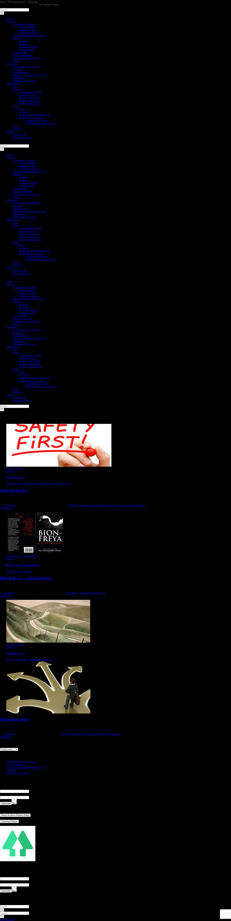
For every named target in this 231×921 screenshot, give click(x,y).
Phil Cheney (10, 505)
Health (33, 483)
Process (50, 483)
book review (12, 571)
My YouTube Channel (17, 773)
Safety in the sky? (15, 468)
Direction (11, 483)
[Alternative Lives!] (48, 712)
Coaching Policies (9, 821)
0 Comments (138, 505)
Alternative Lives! (15, 644)
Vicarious (11, 770)
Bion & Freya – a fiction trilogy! (22, 556)
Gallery (10, 471)
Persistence (47, 659)
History (41, 483)
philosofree (9, 593)
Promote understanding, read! (21, 761)
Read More (5, 508)
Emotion (10, 659)
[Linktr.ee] (17, 860)
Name (3, 788)
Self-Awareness (63, 483)
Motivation (35, 659)
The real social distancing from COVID (26, 767)
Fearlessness (23, 483)
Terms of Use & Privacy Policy (15, 815)
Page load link (7, 919)
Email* (3, 794)
